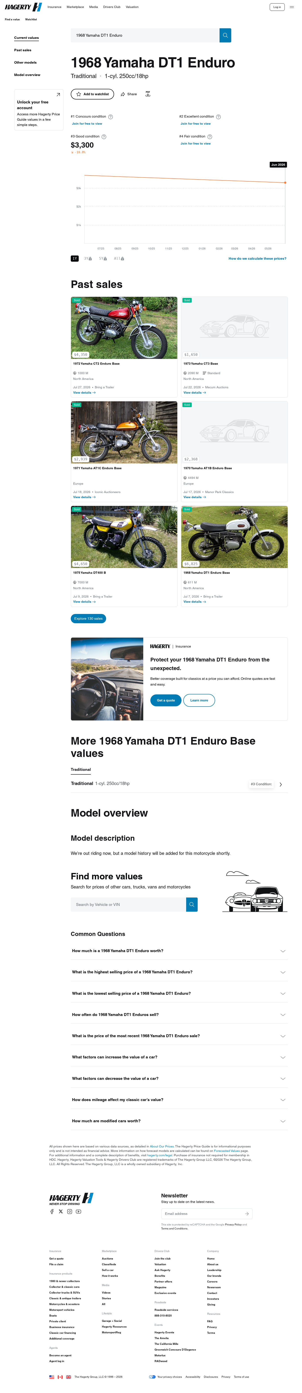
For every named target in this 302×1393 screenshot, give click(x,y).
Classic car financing (62, 1332)
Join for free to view (87, 123)
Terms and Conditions (174, 1228)
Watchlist (31, 19)
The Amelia (162, 1338)
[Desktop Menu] (292, 7)
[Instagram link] (69, 1211)
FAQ (209, 1321)
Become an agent (60, 1355)
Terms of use (241, 1376)
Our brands (214, 1275)
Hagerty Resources (114, 1326)
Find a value (12, 19)
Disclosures (211, 1376)
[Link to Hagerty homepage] (71, 1199)
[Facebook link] (52, 1211)
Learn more (199, 700)
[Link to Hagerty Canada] (60, 1376)
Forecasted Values (227, 1151)
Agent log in (56, 1361)
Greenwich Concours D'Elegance (175, 1349)
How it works (110, 1275)
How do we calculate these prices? (258, 258)
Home (211, 1258)
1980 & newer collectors (64, 1281)
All (103, 1304)
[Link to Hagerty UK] (68, 1376)
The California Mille (166, 1343)
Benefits (160, 1275)
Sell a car (108, 1270)
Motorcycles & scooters (64, 1304)
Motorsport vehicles (62, 1309)
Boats (53, 1315)
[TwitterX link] (60, 1211)
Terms (211, 1332)
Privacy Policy (233, 1224)
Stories (106, 1298)
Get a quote (166, 700)
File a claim (56, 1264)
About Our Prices (162, 1146)
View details (82, 392)
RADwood (161, 1361)
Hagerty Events (164, 1332)
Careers (212, 1281)
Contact (212, 1293)
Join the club (162, 1258)
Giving (211, 1304)
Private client (57, 1321)
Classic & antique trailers (65, 1298)
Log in (277, 7)
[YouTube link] (78, 1211)
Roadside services (166, 1309)
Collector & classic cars (64, 1286)
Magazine (160, 1287)
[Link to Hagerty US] (51, 1376)
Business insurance (62, 1327)
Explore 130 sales (88, 618)
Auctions (107, 1258)
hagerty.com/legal (159, 1155)
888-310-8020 (163, 1315)
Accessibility (192, 1376)
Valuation (160, 1264)
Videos (106, 1292)
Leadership (214, 1270)
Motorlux (160, 1355)
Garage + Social (112, 1320)
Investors (213, 1298)
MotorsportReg (111, 1332)
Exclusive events (165, 1293)
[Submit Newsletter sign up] (247, 1214)
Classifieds (109, 1264)
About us (212, 1264)
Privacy (212, 1327)
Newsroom (214, 1287)
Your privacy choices (169, 1376)
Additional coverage (62, 1338)
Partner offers (163, 1281)
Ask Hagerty (162, 1270)
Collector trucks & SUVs (64, 1292)
